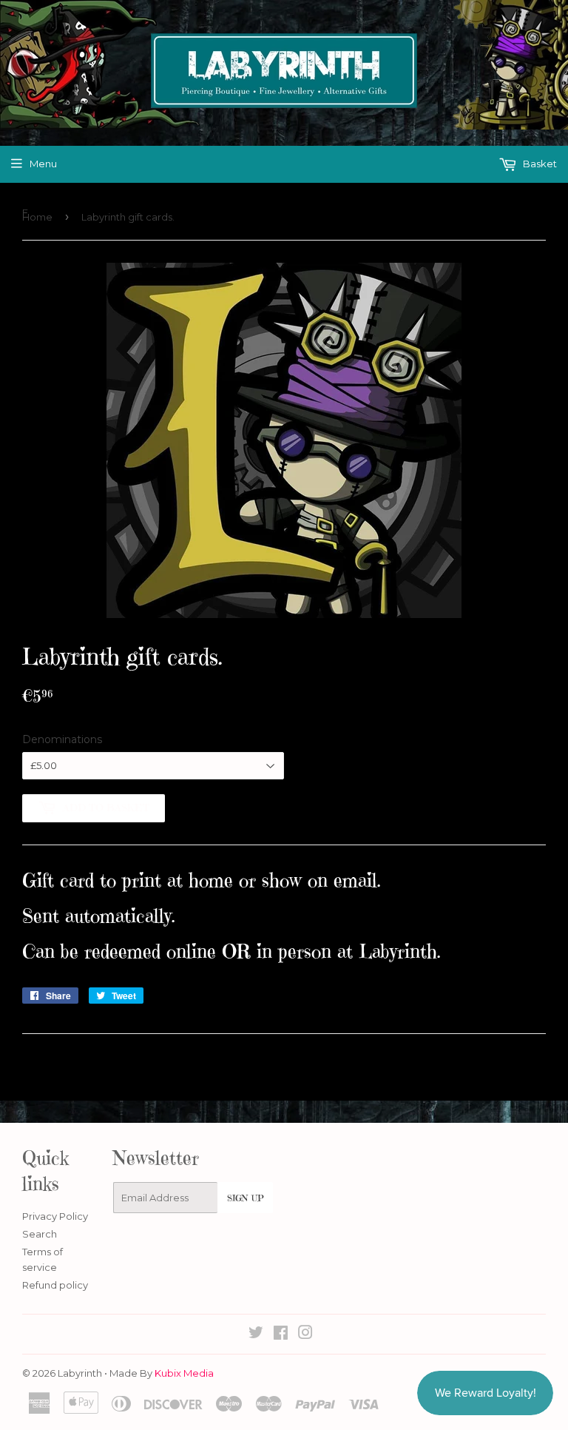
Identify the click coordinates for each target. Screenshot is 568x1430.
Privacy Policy (55, 1216)
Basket (539, 163)
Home (37, 217)
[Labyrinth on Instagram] (305, 1334)
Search (39, 1234)
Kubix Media (184, 1373)
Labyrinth (80, 1373)
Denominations (62, 739)
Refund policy (55, 1285)
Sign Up (245, 1198)
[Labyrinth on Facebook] (280, 1334)
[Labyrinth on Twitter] (255, 1334)
